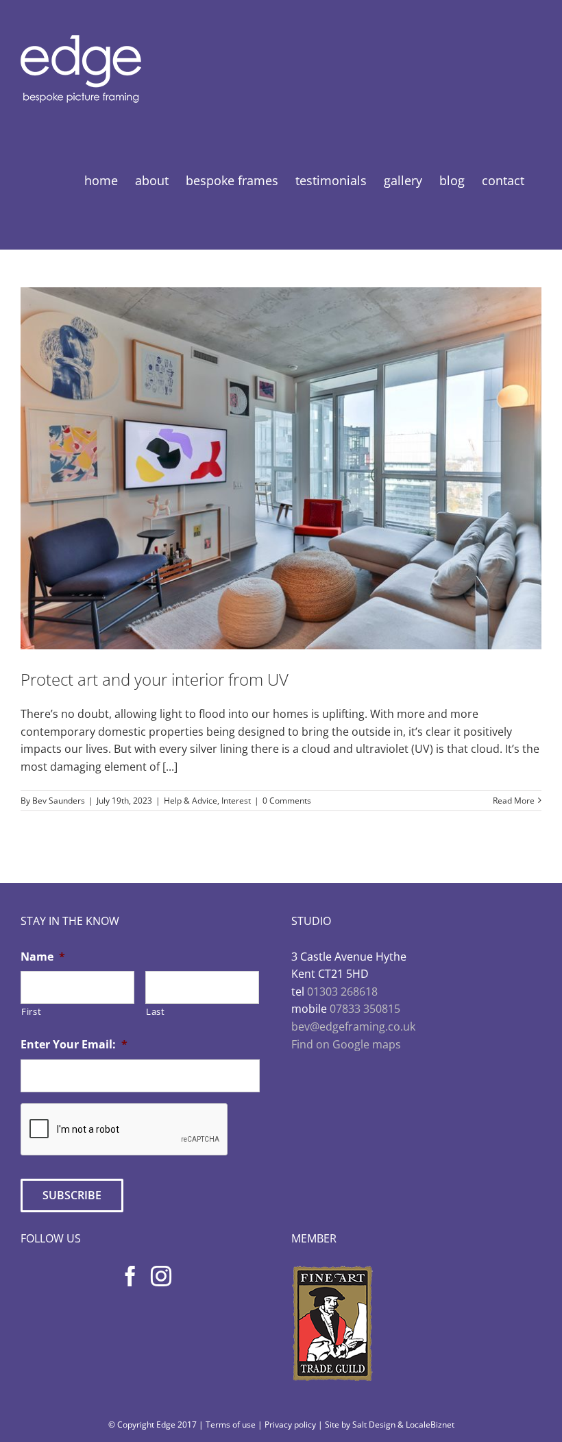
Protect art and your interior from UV (155, 679)
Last (155, 1011)
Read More (514, 800)
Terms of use (231, 1424)
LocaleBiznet (430, 1424)
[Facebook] (130, 1276)
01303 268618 (342, 991)
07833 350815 (365, 1008)
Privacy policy (290, 1424)
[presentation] (125, 1130)
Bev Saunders (58, 800)
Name (43, 957)
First (31, 1011)
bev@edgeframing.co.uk (353, 1026)
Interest (236, 800)
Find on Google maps (346, 1044)
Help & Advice (190, 800)
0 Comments (286, 800)
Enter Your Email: (74, 1044)
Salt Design (373, 1424)
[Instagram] (161, 1276)
